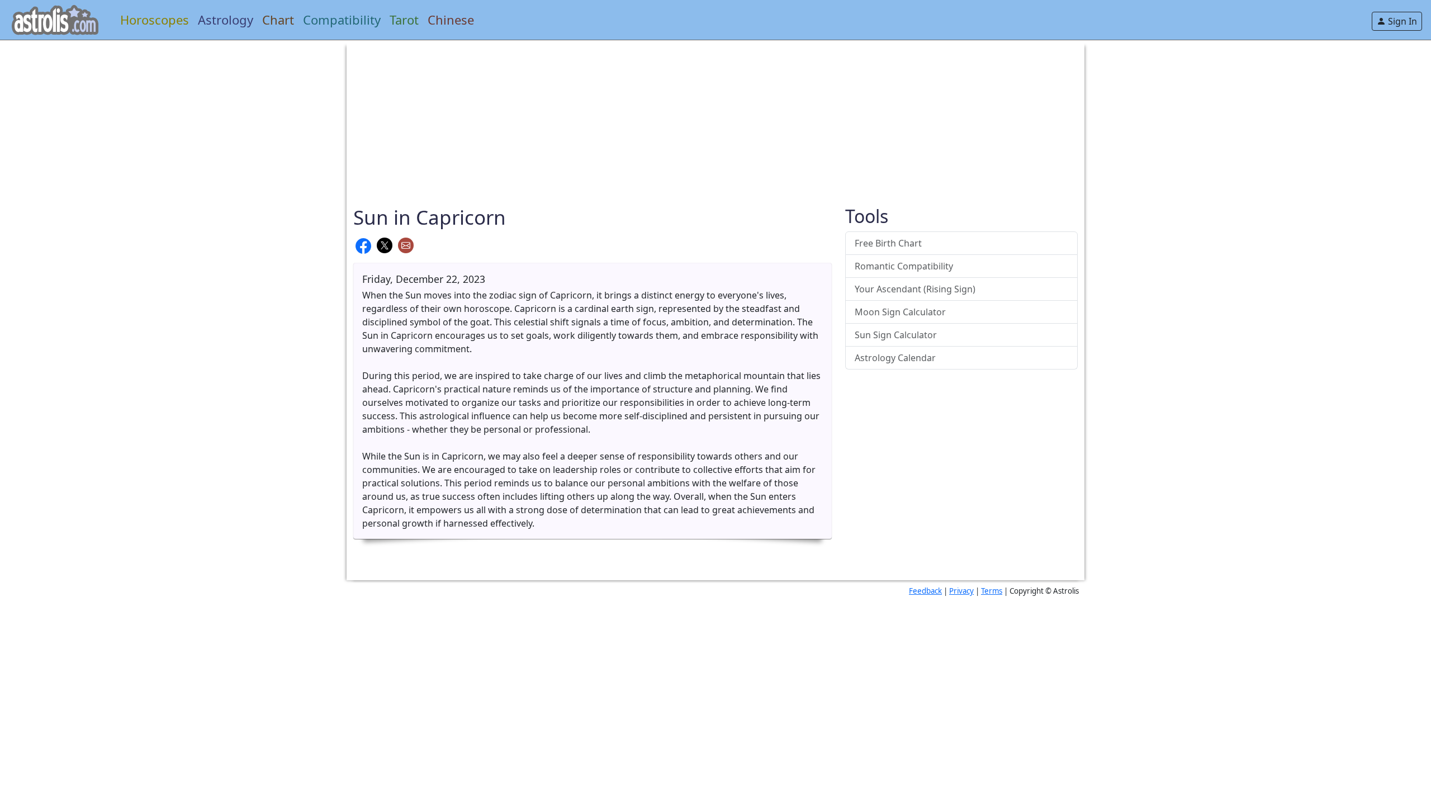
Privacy (961, 591)
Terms (991, 591)
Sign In (1401, 21)
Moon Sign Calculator (900, 312)
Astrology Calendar (895, 358)
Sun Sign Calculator (896, 335)
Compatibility (342, 19)
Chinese (451, 19)
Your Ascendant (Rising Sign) (915, 289)
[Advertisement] (688, 118)
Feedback (925, 591)
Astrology (225, 19)
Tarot (404, 19)
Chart (278, 19)
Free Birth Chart (888, 243)
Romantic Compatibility (904, 266)
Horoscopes (154, 19)
